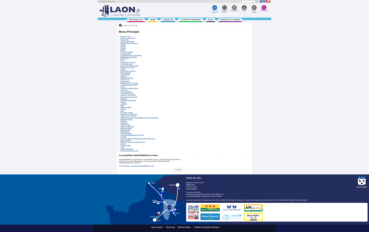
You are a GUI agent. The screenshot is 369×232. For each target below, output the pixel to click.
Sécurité (123, 137)
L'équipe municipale (127, 41)
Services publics (126, 133)
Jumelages (124, 123)
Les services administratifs (129, 66)
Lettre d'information (126, 149)
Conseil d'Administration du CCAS (132, 135)
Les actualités (125, 74)
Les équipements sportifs (128, 85)
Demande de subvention (128, 114)
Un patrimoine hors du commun (131, 55)
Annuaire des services (128, 62)
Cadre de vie (167, 20)
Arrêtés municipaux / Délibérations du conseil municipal (139, 118)
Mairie (152, 20)
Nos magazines (125, 73)
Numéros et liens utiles (128, 100)
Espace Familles (126, 128)
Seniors (123, 109)
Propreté (123, 121)
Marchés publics (126, 107)
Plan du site (124, 40)
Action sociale (125, 125)
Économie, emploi (126, 112)
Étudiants (123, 99)
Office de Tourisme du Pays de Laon (132, 142)
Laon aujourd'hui (126, 92)
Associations (124, 131)
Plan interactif (125, 81)
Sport (210, 20)
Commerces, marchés (127, 71)
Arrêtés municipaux (127, 78)
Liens (122, 111)
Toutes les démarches (127, 38)
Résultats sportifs (126, 119)
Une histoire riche (126, 64)
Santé (122, 147)
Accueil (125, 25)
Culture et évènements (190, 20)
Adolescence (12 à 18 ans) (129, 83)
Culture (122, 69)
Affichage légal (125, 130)
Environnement (125, 145)
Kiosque (123, 48)
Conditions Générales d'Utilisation (206, 227)
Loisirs (122, 86)
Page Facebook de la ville (129, 151)
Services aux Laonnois (230, 20)
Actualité (123, 76)
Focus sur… (124, 90)
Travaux (123, 102)
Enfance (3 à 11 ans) (127, 67)
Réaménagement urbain (128, 57)
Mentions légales (184, 227)
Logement (123, 104)
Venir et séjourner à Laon (129, 97)
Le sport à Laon (125, 53)
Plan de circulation (126, 52)
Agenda (123, 45)
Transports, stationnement (129, 88)
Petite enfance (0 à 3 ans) (129, 43)
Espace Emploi (125, 140)
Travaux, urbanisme (127, 126)
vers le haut (178, 169)
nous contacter (191, 189)
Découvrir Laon (136, 20)
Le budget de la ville (127, 93)
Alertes (122, 50)
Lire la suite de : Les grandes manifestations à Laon (136, 166)
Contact (123, 144)
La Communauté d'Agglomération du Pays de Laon (137, 138)
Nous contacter (157, 227)
